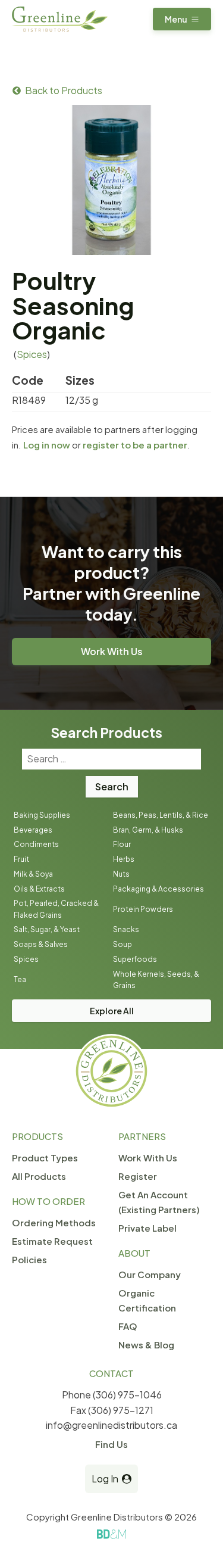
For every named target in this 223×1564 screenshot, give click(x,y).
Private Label (147, 1227)
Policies (29, 1259)
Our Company (149, 1274)
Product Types (45, 1157)
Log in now (46, 444)
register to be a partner (135, 444)
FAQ (127, 1326)
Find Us (111, 1444)
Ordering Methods (54, 1222)
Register (137, 1176)
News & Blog (146, 1344)
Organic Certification (147, 1300)
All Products (39, 1176)
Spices (32, 354)
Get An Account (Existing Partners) (159, 1202)
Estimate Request (52, 1241)
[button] (182, 19)
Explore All (112, 1010)
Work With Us (112, 651)
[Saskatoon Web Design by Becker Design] (111, 1534)
